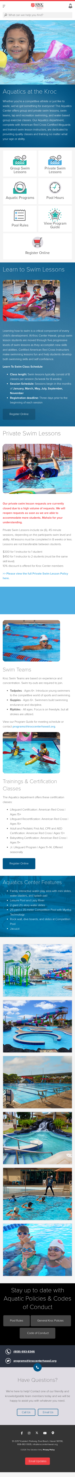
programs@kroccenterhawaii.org (34, 1361)
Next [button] (9, 52)
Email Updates (37, 1461)
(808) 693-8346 (24, 1351)
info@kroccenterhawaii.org (45, 1444)
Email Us (48, 1412)
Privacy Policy (49, 1450)
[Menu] (4, 6)
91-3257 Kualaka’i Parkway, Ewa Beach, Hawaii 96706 (37, 1441)
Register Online (19, 414)
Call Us (26, 1412)
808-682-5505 (24, 1444)
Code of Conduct (38, 1333)
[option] (37, 52)
